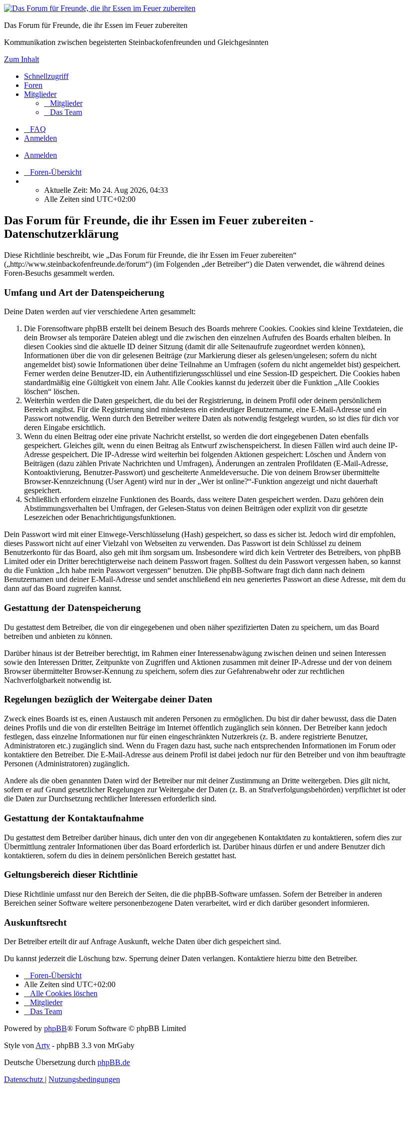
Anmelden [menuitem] (40, 138)
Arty (43, 1045)
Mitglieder (40, 94)
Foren (33, 85)
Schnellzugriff (46, 76)
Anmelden (40, 155)
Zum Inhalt (21, 59)
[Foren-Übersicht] (100, 8)
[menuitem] (63, 103)
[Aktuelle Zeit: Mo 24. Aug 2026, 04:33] (27, 181)
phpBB (55, 1028)
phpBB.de (114, 1062)
